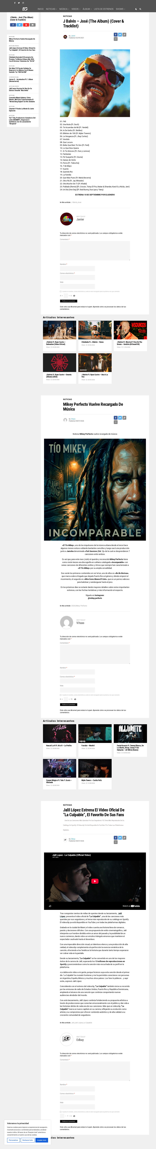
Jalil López (79, 1004)
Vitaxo (48, 347)
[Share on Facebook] (13, 25)
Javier (73, 36)
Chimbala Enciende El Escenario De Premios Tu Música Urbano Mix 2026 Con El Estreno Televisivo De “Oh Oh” (21, 59)
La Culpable (87, 1004)
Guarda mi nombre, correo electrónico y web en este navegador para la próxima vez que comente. (91, 291)
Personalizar (13, 1140)
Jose (79, 202)
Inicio (41, 9)
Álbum (86, 9)
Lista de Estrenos (103, 9)
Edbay (73, 820)
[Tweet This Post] (19, 25)
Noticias (50, 9)
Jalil (72, 1004)
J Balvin (74, 202)
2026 (73, 596)
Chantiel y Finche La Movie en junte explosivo (21, 110)
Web (61, 282)
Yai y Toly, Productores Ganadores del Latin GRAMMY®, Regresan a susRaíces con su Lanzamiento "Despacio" (22, 121)
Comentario (65, 239)
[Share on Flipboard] (26, 25)
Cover (11, 77)
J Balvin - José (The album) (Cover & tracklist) (21, 18)
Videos (75, 9)
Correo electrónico (67, 273)
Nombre (63, 264)
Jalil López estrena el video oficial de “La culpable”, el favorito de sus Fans (22, 49)
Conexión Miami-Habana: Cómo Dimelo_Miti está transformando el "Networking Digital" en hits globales (22, 100)
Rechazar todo (27, 1140)
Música (63, 9)
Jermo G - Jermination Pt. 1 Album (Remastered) (21, 80)
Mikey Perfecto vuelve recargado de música (22, 40)
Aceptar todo (41, 1140)
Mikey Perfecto (81, 596)
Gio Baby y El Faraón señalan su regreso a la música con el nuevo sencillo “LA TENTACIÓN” (21, 70)
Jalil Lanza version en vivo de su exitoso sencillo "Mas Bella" (20, 89)
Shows (119, 9)
